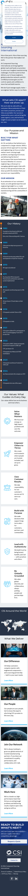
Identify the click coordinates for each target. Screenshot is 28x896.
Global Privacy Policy (20, 871)
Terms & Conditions (6, 871)
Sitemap (15, 874)
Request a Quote (14, 841)
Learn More (8, 680)
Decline (14, 41)
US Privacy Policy (7, 874)
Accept (14, 37)
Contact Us (14, 860)
